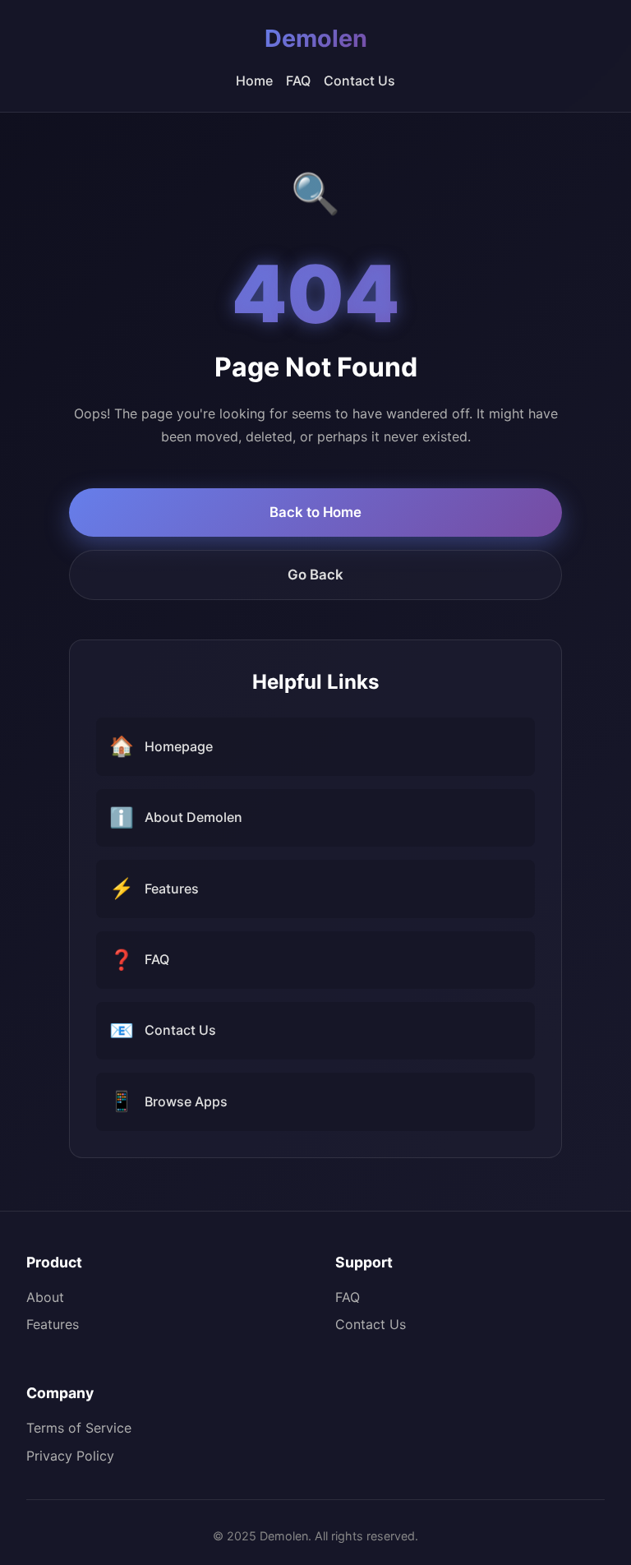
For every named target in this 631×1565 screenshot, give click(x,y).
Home (254, 80)
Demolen (316, 38)
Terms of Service (78, 1428)
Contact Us (359, 80)
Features (52, 1324)
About (45, 1297)
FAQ (298, 80)
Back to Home (315, 512)
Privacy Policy (70, 1455)
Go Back (315, 574)
